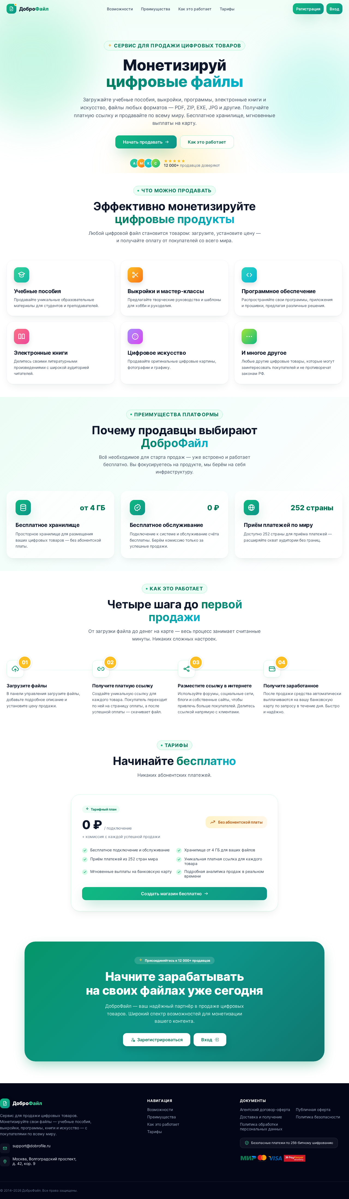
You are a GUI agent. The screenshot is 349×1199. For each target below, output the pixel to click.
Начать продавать (143, 142)
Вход (334, 9)
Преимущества (155, 9)
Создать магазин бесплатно (171, 893)
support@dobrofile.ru (31, 1145)
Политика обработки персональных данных (261, 1126)
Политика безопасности (318, 1117)
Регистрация (308, 9)
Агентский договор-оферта (265, 1109)
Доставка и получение (261, 1117)
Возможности (120, 9)
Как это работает (195, 9)
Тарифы (227, 9)
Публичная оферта (313, 1109)
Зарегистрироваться (160, 1039)
